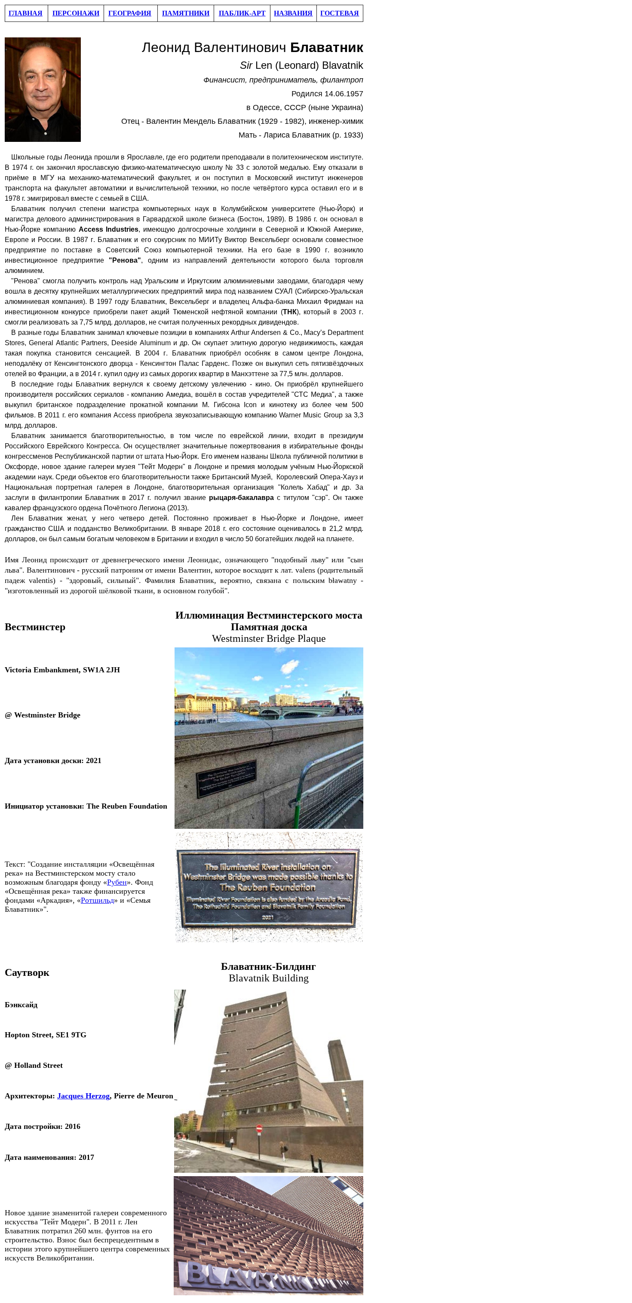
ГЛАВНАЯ (26, 13)
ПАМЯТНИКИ (185, 13)
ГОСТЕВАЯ (339, 13)
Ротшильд (97, 900)
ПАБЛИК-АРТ (242, 13)
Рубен (117, 882)
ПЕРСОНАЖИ (75, 13)
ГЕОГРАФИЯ (129, 13)
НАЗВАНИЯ (293, 13)
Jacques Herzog (83, 1095)
